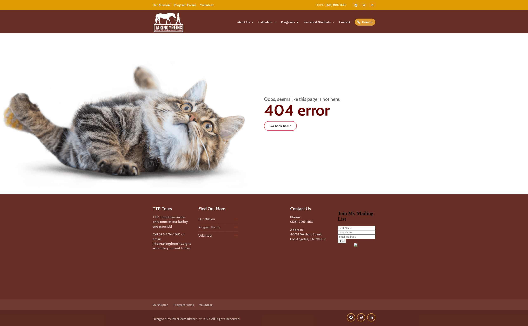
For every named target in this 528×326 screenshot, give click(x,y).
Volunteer (207, 5)
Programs (288, 22)
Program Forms (185, 5)
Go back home (280, 126)
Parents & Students (317, 22)
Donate (367, 22)
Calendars (265, 22)
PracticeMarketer (184, 319)
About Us (243, 22)
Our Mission (161, 5)
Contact (344, 22)
